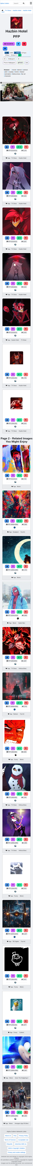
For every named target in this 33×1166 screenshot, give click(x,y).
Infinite (18, 52)
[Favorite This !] (13, 374)
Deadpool (16, 532)
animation (7, 74)
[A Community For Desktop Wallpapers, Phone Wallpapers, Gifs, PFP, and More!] (2, 10)
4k (18, 59)
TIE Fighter (15, 941)
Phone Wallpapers (9, 63)
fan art (23, 74)
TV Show (8, 10)
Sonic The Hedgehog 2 (21, 1078)
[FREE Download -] (7, 374)
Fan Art (23, 532)
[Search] (23, 3)
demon (19, 70)
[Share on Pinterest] (24, 44)
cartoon (25, 70)
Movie (19, 486)
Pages (24, 52)
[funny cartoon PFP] (16, 1005)
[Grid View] (7, 53)
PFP (21, 63)
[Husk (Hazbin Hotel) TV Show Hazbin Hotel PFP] (16, 358)
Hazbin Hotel (17, 10)
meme (16, 72)
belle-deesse (22, 755)
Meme (21, 759)
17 (20, 703)
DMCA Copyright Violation (16, 1148)
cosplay (11, 72)
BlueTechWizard (22, 527)
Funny (16, 759)
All (4, 59)
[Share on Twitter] (18, 44)
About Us (8, 1135)
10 (20, 147)
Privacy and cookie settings (16, 1152)
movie (14, 70)
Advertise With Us (20, 1144)
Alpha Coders (4, 3)
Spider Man (21, 623)
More (14, 55)
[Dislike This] (26, 374)
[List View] (11, 53)
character (7, 76)
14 (20, 521)
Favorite (9, 44)
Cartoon (21, 1032)
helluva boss (16, 74)
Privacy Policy (23, 1135)
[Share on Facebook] (5, 49)
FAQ (15, 1135)
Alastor (21, 72)
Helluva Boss (22, 668)
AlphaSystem (22, 153)
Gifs (26, 63)
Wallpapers (11, 59)
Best (8, 55)
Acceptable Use (23, 1140)
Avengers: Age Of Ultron (21, 1123)
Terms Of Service (10, 1140)
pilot (6, 72)
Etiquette (9, 1144)
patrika (22, 618)
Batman (15, 714)
